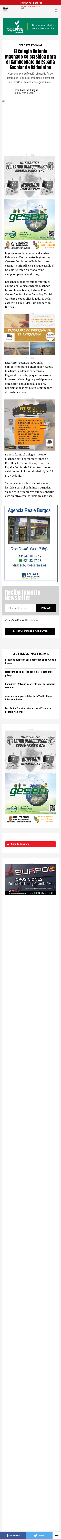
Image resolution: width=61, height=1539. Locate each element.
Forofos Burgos (29, 90)
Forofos (37, 3)
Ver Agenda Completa (18, 844)
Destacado (31, 620)
